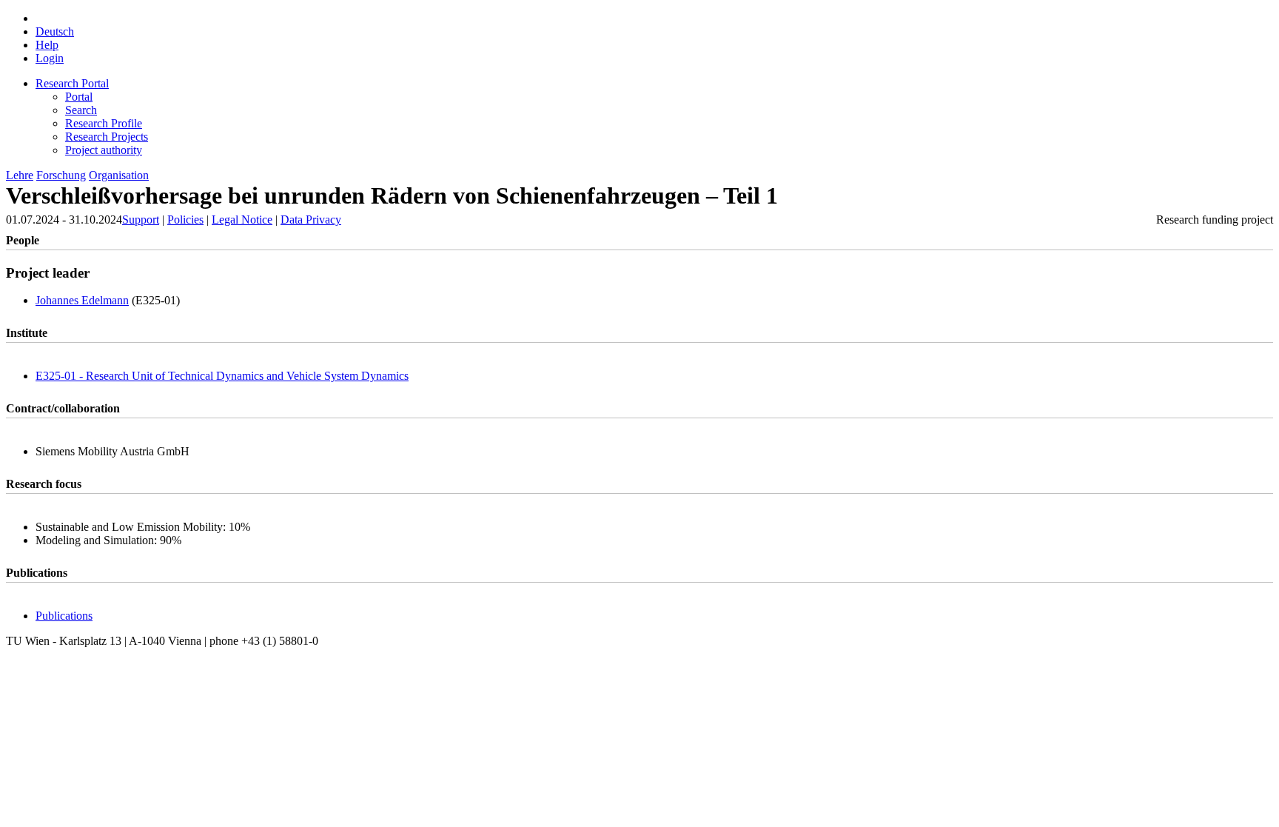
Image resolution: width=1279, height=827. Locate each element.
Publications (64, 615)
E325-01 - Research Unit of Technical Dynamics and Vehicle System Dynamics (222, 375)
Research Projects (106, 136)
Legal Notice (242, 219)
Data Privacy (311, 219)
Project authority (103, 150)
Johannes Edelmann (82, 300)
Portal (79, 96)
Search (81, 110)
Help (47, 44)
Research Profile (103, 123)
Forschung (61, 175)
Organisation (119, 175)
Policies (185, 219)
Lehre (19, 175)
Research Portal (72, 83)
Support (140, 219)
